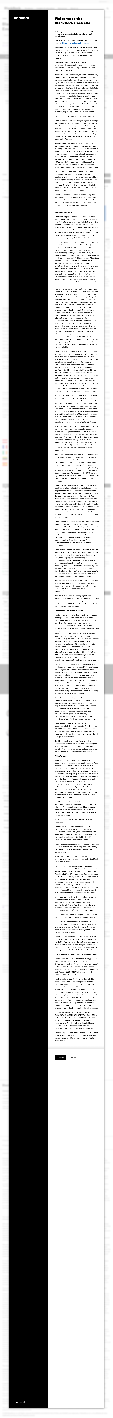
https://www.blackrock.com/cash (76, 43)
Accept (60, 1058)
